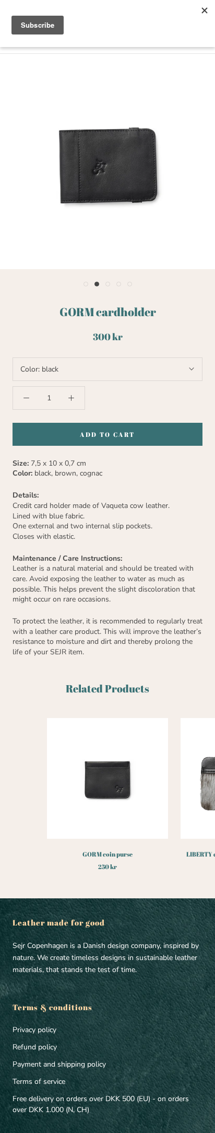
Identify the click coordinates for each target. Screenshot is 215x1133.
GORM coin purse (107, 854)
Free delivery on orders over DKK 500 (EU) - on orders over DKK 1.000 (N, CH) (101, 1104)
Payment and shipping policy (59, 1064)
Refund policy (35, 1047)
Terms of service (39, 1081)
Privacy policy (34, 1030)
